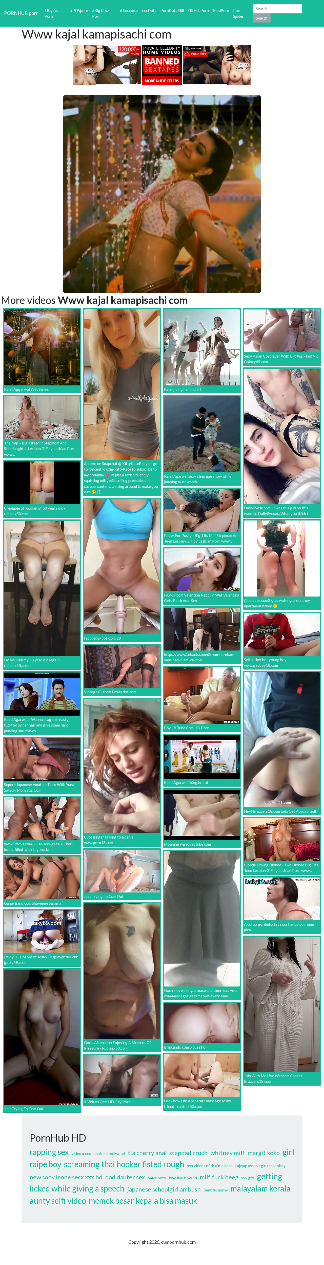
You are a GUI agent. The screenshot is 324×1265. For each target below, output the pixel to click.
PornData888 (172, 10)
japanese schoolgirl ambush (164, 1189)
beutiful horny (216, 1189)
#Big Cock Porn (100, 13)
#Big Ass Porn (52, 13)
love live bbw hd (183, 1177)
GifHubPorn (198, 10)
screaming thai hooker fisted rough (124, 1164)
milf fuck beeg (219, 1177)
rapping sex (49, 1152)
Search (261, 18)
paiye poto (157, 1177)
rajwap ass (244, 1165)
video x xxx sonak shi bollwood (98, 1153)
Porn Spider (238, 13)
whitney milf (227, 1152)
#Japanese (129, 10)
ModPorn (221, 10)
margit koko (264, 1152)
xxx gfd (247, 1177)
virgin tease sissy (271, 1165)
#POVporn (79, 10)
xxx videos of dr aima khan (210, 1165)
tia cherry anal (147, 1152)
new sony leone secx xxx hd (66, 1177)
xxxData (149, 10)
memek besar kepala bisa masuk (143, 1200)
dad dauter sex (125, 1177)
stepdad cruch (188, 1152)
